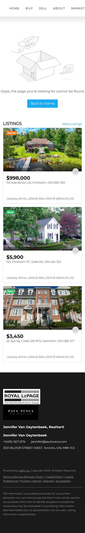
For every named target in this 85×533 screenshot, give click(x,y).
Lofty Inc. (24, 470)
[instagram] (23, 457)
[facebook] (6, 457)
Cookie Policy (54, 476)
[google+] (31, 457)
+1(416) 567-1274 (14, 441)
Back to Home (42, 103)
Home (14, 8)
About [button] (59, 8)
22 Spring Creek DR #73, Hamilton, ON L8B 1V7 (40, 341)
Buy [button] (29, 8)
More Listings (72, 124)
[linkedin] (14, 457)
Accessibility (63, 480)
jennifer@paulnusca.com (49, 441)
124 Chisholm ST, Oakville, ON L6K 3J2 (33, 262)
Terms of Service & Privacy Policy (23, 476)
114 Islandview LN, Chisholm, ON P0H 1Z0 (35, 182)
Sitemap (48, 480)
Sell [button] (43, 8)
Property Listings (30, 480)
